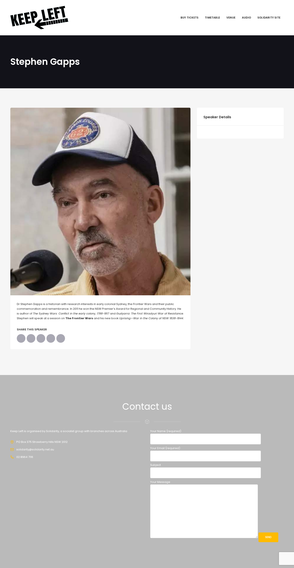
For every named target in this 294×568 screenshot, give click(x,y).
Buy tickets (189, 17)
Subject (155, 465)
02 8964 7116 (24, 457)
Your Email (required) (165, 448)
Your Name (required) (165, 431)
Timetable (212, 17)
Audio (246, 17)
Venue (230, 17)
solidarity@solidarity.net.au (35, 449)
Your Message (160, 482)
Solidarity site (268, 17)
